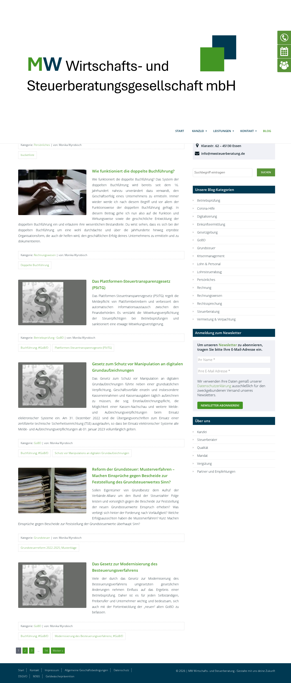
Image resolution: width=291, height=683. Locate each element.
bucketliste (27, 155)
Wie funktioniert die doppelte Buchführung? (133, 171)
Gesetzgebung (207, 232)
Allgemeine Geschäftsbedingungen (86, 670)
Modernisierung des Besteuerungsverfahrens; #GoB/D (89, 636)
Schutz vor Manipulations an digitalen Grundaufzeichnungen (92, 453)
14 (46, 651)
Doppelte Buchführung (35, 265)
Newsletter (228, 345)
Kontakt (247, 131)
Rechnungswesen (45, 255)
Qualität (202, 447)
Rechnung (204, 287)
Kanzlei (198, 131)
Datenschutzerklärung (214, 385)
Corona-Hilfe (206, 208)
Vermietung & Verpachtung (216, 319)
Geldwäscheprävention (60, 676)
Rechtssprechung (209, 303)
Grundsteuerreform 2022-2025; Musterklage (49, 548)
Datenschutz (121, 670)
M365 (36, 676)
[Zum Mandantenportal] (284, 65)
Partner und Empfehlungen (216, 471)
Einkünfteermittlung (211, 224)
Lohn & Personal (209, 264)
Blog (267, 131)
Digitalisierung (207, 216)
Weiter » (58, 651)
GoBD (60, 338)
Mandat (202, 455)
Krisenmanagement (211, 256)
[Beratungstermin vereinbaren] (284, 51)
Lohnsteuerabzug (209, 272)
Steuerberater (207, 439)
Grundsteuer (42, 538)
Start (179, 131)
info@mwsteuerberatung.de (223, 153)
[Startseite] (138, 62)
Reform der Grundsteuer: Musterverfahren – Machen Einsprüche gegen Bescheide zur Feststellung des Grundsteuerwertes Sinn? (133, 476)
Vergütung (204, 463)
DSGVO (22, 676)
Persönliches (42, 145)
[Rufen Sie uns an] (284, 37)
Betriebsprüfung (44, 338)
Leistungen (222, 131)
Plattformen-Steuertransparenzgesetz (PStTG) (83, 348)
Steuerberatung (208, 311)
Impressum (52, 670)
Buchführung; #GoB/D (34, 348)
